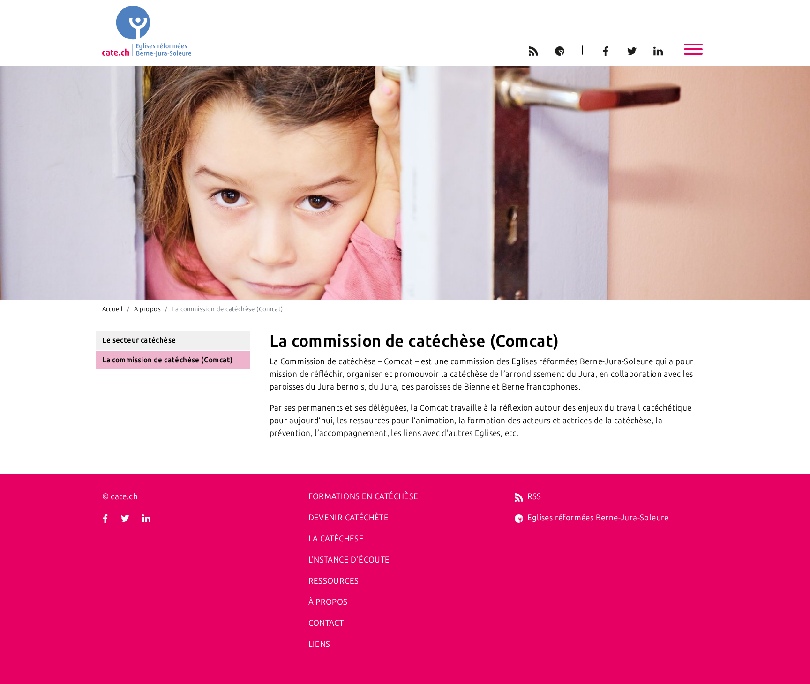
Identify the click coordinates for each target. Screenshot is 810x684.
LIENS (319, 644)
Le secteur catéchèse (139, 340)
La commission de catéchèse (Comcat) (167, 359)
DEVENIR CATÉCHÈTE (348, 517)
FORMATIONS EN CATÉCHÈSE (363, 496)
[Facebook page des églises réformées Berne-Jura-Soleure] (105, 517)
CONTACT (326, 623)
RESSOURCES (333, 581)
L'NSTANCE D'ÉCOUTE (349, 560)
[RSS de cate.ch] (519, 496)
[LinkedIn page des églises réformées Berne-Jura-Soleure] (146, 517)
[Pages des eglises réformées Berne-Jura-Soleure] (519, 517)
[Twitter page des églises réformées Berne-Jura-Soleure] (125, 517)
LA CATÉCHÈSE (336, 539)
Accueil (112, 309)
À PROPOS (328, 602)
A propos (147, 309)
